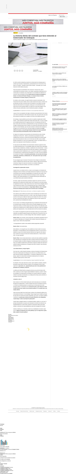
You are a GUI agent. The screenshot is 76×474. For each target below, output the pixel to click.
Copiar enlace (2, 471)
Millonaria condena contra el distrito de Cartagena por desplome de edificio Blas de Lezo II (60, 80)
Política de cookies (32, 411)
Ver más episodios (3, 449)
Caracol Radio (35, 70)
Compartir (14, 449)
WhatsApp (22, 71)
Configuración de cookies (39, 411)
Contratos (10, 321)
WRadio (38, 16)
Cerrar (1, 454)
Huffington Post (27, 415)
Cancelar (5, 463)
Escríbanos (58, 411)
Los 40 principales (30, 413)
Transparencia (45, 411)
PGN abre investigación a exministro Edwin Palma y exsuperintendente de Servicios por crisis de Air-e (60, 114)
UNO (33, 415)
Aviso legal (17, 411)
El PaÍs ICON (40, 417)
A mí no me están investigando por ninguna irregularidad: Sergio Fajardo (32, 260)
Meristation (54, 417)
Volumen (2, 429)
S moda (44, 417)
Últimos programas (9, 432)
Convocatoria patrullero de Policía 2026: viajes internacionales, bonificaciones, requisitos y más (59, 104)
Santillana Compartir (41, 413)
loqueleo (49, 417)
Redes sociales (11, 319)
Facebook (15, 71)
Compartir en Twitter (4, 468)
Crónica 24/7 (2, 445)
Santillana (35, 413)
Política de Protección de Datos (24, 411)
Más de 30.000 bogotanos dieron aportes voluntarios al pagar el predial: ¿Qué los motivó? (59, 109)
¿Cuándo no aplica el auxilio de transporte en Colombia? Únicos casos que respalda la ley (59, 93)
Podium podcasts (35, 417)
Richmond (25, 417)
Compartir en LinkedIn (4, 469)
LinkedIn (20, 71)
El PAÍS (25, 413)
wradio (36, 415)
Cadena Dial (44, 415)
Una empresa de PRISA (17, 414)
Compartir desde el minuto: (6, 473)
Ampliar (45, 45)
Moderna (30, 417)
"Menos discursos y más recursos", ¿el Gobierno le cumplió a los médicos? (32, 191)
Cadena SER (46, 413)
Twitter (17, 71)
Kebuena (56, 415)
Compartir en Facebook (4, 467)
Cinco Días (40, 415)
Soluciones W (50, 411)
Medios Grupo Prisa (17, 417)
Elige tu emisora (62, 16)
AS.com (49, 413)
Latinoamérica (10, 318)
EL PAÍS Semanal (47, 415)
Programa (55, 15)
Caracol (56, 413)
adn (53, 413)
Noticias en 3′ (2, 432)
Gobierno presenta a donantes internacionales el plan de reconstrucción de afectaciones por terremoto (59, 129)
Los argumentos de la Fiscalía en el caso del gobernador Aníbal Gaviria (32, 110)
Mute (1, 428)
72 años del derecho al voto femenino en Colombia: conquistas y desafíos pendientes (59, 124)
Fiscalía (9, 316)
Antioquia (10, 320)
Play (1, 430)
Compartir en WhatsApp (4, 470)
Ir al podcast (9, 449)
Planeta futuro (52, 415)
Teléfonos (54, 411)
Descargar (2, 472)
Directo (14, 432)
